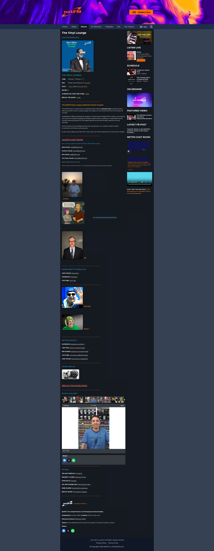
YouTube (73, 280)
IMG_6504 (80, 400)
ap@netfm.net (75, 154)
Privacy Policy (101, 543)
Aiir (122, 547)
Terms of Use (113, 543)
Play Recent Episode (80, 492)
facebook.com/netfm (78, 344)
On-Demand (96, 27)
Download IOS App (84, 484)
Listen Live (140, 60)
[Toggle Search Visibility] (151, 26)
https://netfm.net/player (80, 488)
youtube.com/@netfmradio (78, 355)
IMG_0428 (121, 400)
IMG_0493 (86, 400)
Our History (129, 27)
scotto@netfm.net (79, 151)
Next (121, 405)
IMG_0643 (114, 400)
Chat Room (75, 273)
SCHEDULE (133, 65)
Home (64, 27)
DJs (118, 27)
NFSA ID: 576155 (80, 519)
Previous (65, 405)
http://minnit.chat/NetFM (79, 359)
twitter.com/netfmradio (77, 348)
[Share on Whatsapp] (73, 460)
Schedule (79, 473)
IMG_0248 (100, 400)
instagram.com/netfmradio (79, 351)
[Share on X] (69, 460)
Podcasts (109, 27)
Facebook (74, 277)
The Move (140, 58)
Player (74, 27)
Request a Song (80, 477)
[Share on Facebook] (64, 460)
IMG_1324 (66, 400)
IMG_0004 (107, 400)
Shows (84, 27)
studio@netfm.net (76, 147)
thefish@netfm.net (80, 158)
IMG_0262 (93, 400)
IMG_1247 (73, 400)
